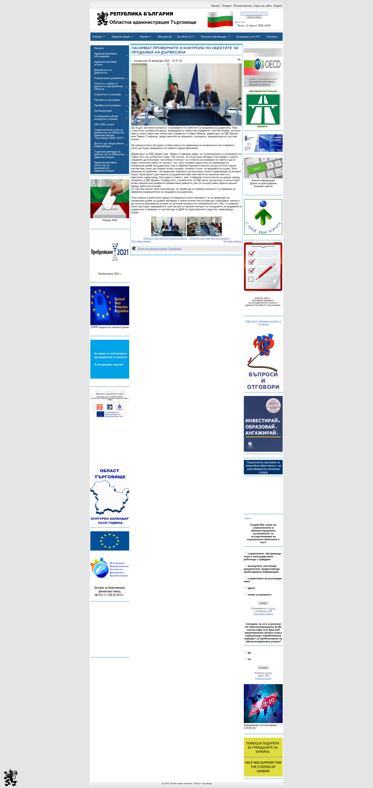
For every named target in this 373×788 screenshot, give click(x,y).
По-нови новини (232, 241)
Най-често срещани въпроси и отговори (263, 323)
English (278, 5)
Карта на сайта (263, 5)
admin (272, 608)
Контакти (272, 36)
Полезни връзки (242, 5)
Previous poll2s (263, 678)
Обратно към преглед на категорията (165, 238)
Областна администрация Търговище (159, 248)
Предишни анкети (263, 614)
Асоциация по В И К (248, 36)
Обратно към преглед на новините (209, 238)
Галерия (226, 5)
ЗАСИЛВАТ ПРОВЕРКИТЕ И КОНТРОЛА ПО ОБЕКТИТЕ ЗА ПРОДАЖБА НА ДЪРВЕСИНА (185, 50)
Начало (215, 5)
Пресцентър (165, 36)
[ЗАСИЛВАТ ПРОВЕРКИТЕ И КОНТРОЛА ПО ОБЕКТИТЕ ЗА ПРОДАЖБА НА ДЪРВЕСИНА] (186, 124)
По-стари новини (141, 241)
